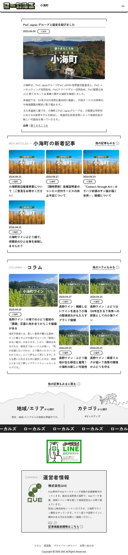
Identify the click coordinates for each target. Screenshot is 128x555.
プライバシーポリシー (65, 545)
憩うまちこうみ (39, 125)
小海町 (44, 31)
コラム (37, 545)
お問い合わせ (87, 545)
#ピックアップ (92, 416)
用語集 (47, 545)
